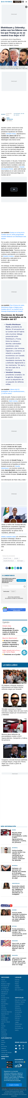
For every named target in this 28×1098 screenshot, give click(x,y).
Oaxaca (17, 981)
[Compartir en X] (9, 568)
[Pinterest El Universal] (23, 1049)
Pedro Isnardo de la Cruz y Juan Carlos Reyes (11, 651)
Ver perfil (9, 120)
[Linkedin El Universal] (15, 1052)
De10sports (18, 1016)
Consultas (4, 1036)
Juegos (17, 1022)
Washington (20, 560)
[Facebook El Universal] (19, 1046)
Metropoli (4, 999)
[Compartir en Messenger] (15, 568)
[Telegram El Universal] (15, 1046)
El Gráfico (17, 1014)
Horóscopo (18, 1026)
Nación (3, 979)
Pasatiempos (18, 1024)
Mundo (3, 114)
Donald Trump (7, 558)
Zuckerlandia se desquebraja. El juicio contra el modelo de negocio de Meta (10, 631)
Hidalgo (17, 985)
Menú (2, 1028)
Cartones (3, 1007)
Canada (16, 558)
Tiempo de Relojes (6, 1052)
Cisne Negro (4, 1054)
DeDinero (17, 1018)
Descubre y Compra (20, 1000)
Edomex (17, 979)
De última (4, 1030)
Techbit (3, 1026)
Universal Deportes (6, 1011)
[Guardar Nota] (21, 568)
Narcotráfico (4, 1003)
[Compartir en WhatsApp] (12, 568)
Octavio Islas (6, 626)
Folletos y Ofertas (20, 1002)
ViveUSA (17, 1020)
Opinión (5, 622)
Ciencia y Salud (5, 1021)
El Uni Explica (5, 989)
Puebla (17, 983)
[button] (17, 2)
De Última (4, 1046)
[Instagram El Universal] (20, 1049)
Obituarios (18, 1008)
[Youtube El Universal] (16, 1049)
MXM (2, 1023)
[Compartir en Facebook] (7, 568)
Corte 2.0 (3, 981)
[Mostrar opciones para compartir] (26, 7)
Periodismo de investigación (5, 986)
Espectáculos (5, 1013)
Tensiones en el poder (12, 654)
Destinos (3, 1032)
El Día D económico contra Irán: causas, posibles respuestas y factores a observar (10, 643)
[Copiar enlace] (18, 568)
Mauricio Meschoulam (9, 638)
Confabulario (4, 1017)
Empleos (17, 1006)
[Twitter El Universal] (23, 1046)
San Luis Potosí (19, 989)
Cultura (3, 1015)
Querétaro (17, 987)
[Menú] (26, 2)
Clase (2, 1040)
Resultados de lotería (19, 1029)
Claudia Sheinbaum (9, 560)
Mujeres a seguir (5, 983)
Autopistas (4, 1034)
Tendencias (4, 1019)
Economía (4, 1009)
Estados (3, 1001)
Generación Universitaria (18, 1011)
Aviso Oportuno (19, 1004)
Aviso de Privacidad (15, 1080)
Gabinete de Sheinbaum (4, 992)
